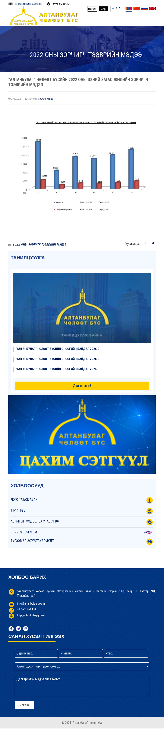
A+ (120, 8)
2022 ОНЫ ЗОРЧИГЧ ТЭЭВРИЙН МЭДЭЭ (39, 244)
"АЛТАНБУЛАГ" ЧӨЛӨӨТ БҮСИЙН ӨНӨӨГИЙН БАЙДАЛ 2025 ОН (58, 359)
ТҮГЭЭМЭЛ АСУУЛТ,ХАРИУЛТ (32, 541)
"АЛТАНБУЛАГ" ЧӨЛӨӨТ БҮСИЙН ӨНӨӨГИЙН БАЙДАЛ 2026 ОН (58, 349)
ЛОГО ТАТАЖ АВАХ (24, 499)
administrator (46, 98)
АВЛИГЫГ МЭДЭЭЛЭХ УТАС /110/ (35, 521)
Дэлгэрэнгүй (82, 386)
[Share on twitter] (153, 243)
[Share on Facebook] (145, 243)
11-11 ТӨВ (18, 510)
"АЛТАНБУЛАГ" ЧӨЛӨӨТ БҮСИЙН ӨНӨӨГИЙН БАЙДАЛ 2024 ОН (58, 369)
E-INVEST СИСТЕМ (24, 532)
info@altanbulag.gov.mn (28, 3)
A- (113, 8)
